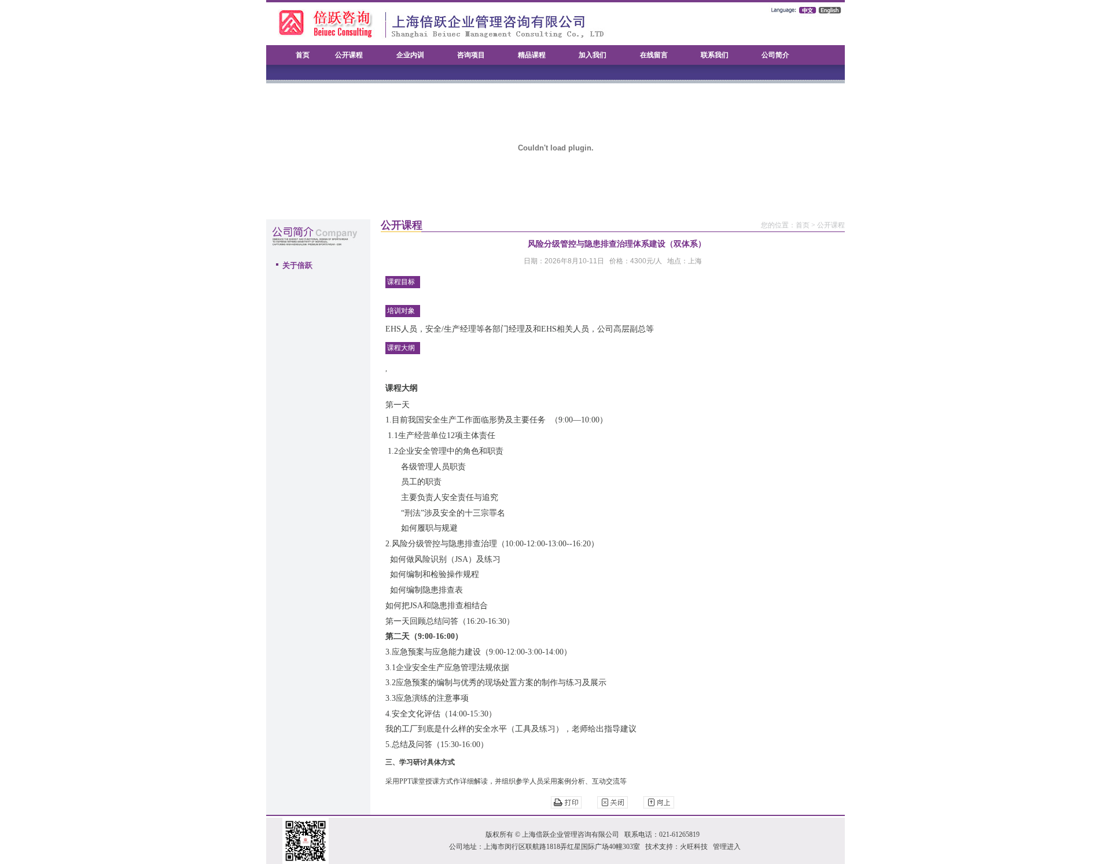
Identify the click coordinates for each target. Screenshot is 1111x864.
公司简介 (775, 55)
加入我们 (592, 55)
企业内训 (410, 55)
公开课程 (349, 55)
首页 (303, 55)
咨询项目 (471, 55)
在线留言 (654, 55)
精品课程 (532, 55)
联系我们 (715, 55)
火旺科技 (694, 847)
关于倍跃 (297, 265)
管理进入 (727, 847)
